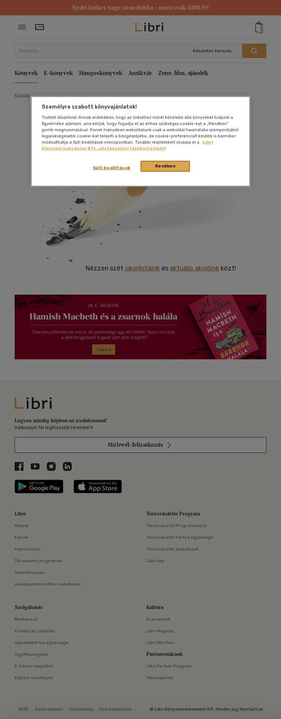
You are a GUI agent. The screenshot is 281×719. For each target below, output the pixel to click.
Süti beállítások (112, 167)
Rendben (165, 166)
